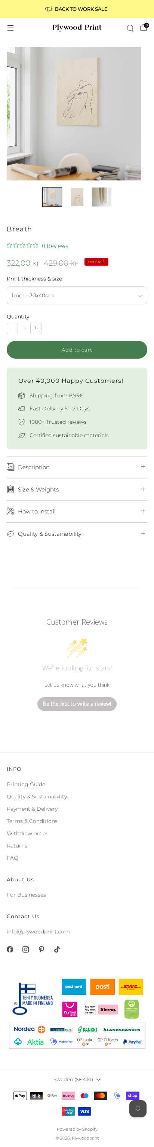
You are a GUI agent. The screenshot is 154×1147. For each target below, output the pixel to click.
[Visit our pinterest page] (41, 949)
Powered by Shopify (77, 1129)
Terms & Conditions (32, 821)
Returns (17, 845)
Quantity (18, 316)
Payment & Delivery (32, 808)
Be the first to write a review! (77, 703)
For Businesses (26, 894)
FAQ (12, 858)
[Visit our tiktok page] (57, 949)
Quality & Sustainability (37, 796)
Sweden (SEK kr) (73, 1079)
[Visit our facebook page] (10, 949)
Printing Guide (26, 784)
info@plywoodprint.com (38, 931)
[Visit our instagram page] (25, 949)
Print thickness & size (34, 278)
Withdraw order (27, 833)
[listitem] (77, 9)
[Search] (130, 28)
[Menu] (10, 28)
